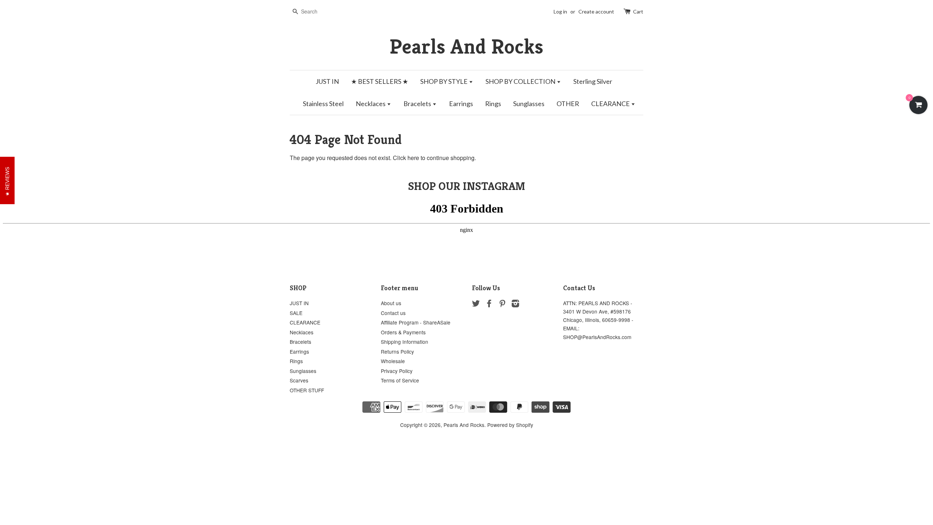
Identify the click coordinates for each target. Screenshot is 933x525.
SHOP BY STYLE (444, 81)
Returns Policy (397, 351)
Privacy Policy (397, 370)
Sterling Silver (592, 81)
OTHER (568, 104)
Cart (638, 11)
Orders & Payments (403, 332)
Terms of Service (400, 380)
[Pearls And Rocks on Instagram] (515, 304)
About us (391, 303)
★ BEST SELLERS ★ (379, 81)
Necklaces (371, 104)
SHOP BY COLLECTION (521, 81)
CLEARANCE (611, 104)
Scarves (299, 380)
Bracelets (417, 104)
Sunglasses (528, 104)
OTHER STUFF (307, 390)
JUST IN (327, 81)
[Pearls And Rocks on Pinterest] (502, 304)
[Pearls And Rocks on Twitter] (476, 304)
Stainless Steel (323, 104)
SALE (296, 312)
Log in (560, 11)
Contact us (393, 312)
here (413, 157)
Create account (596, 11)
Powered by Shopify (510, 424)
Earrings (461, 104)
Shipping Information (404, 341)
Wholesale (393, 361)
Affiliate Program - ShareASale (415, 322)
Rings (493, 104)
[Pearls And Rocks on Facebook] (489, 304)
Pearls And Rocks (466, 46)
